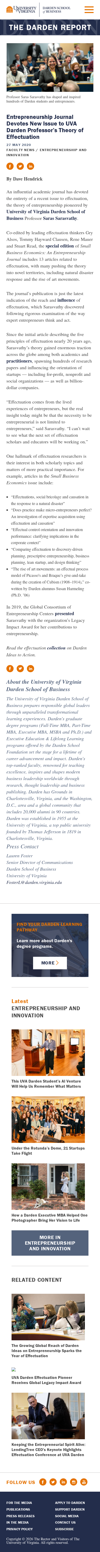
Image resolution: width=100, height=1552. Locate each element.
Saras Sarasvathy (60, 218)
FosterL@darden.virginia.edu (34, 882)
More (47, 963)
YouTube (83, 1482)
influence (66, 300)
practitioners (19, 360)
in (30, 166)
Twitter (53, 1482)
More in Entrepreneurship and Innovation (50, 1243)
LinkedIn (63, 1482)
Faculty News (20, 150)
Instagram (73, 1482)
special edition (60, 245)
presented (64, 613)
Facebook (42, 1482)
